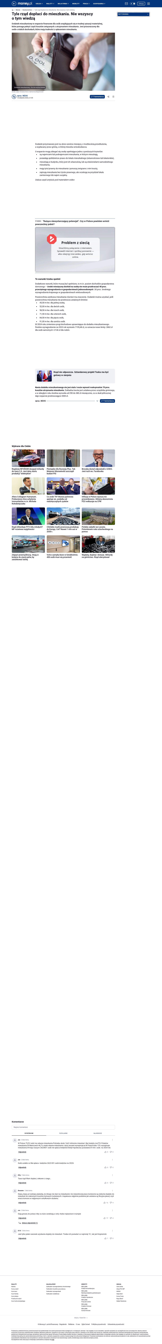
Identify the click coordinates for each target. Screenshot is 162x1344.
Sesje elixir (119, 1294)
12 (107, 1203)
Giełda (38, 4)
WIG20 (118, 1291)
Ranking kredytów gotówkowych (91, 1293)
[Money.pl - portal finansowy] (27, 3)
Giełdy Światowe (121, 1301)
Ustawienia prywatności (115, 1324)
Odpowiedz (22, 1152)
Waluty (49, 4)
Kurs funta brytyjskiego (18, 1301)
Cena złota (119, 1286)
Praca (85, 4)
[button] (132, 3)
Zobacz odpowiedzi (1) (30, 1223)
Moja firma (62, 4)
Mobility (75, 4)
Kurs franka (14, 1294)
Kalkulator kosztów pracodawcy (55, 1289)
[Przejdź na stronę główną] (14, 5)
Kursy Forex (120, 1296)
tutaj (52, 1339)
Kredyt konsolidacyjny (88, 1288)
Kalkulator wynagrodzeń (53, 1291)
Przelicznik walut (16, 1298)
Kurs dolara (14, 1296)
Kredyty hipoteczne (87, 1297)
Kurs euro (14, 1291)
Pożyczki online (86, 1302)
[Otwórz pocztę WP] (126, 3)
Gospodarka (98, 4)
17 (107, 1218)
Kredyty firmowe (86, 1306)
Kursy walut (14, 1289)
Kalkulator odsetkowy (52, 1294)
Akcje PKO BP (120, 1289)
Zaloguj (141, 4)
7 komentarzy (98, 97)
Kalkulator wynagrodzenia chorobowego (58, 1286)
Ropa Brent (119, 1298)
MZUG (25, 96)
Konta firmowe (85, 1310)
